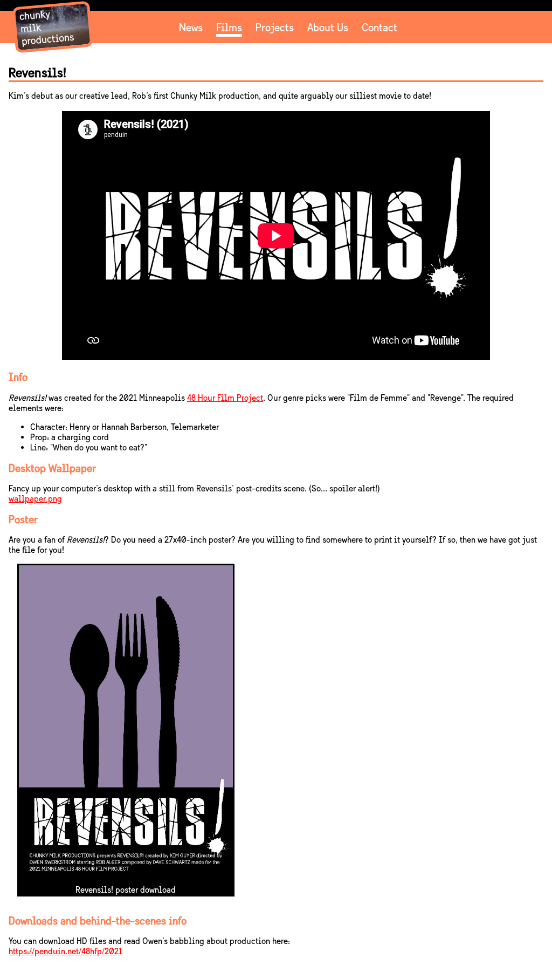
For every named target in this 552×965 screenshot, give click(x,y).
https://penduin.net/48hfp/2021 (65, 951)
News (191, 27)
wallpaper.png (35, 499)
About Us (327, 27)
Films (229, 27)
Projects (275, 27)
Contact (379, 27)
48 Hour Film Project (225, 398)
